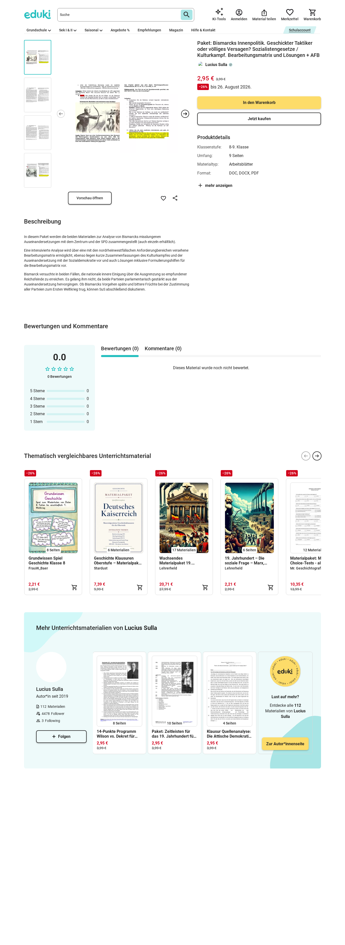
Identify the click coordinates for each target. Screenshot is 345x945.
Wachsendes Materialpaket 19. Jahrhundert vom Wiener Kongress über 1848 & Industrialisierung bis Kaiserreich (182, 560)
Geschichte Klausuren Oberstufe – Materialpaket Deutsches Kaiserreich (118, 560)
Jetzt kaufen (259, 118)
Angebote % (120, 30)
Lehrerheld (168, 568)
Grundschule (37, 30)
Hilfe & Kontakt (203, 30)
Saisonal (91, 30)
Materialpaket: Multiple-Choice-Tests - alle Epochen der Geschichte (312, 560)
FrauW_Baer (38, 568)
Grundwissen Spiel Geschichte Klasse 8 (47, 560)
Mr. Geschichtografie (307, 568)
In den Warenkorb (259, 102)
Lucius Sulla (216, 64)
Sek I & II (65, 30)
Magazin (176, 30)
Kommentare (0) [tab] (163, 348)
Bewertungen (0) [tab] (120, 348)
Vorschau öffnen (90, 198)
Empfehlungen (149, 30)
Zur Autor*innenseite (285, 743)
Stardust (101, 568)
